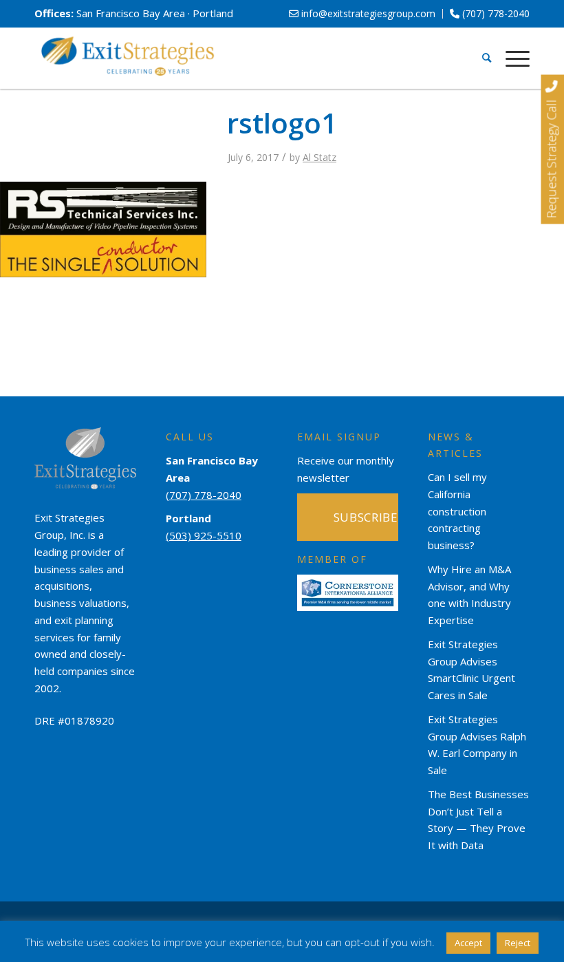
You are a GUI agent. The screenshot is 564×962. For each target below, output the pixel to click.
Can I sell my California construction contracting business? (457, 511)
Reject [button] (517, 943)
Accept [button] (468, 943)
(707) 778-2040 (494, 13)
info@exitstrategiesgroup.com (367, 13)
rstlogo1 (282, 123)
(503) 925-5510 (203, 535)
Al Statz (319, 157)
